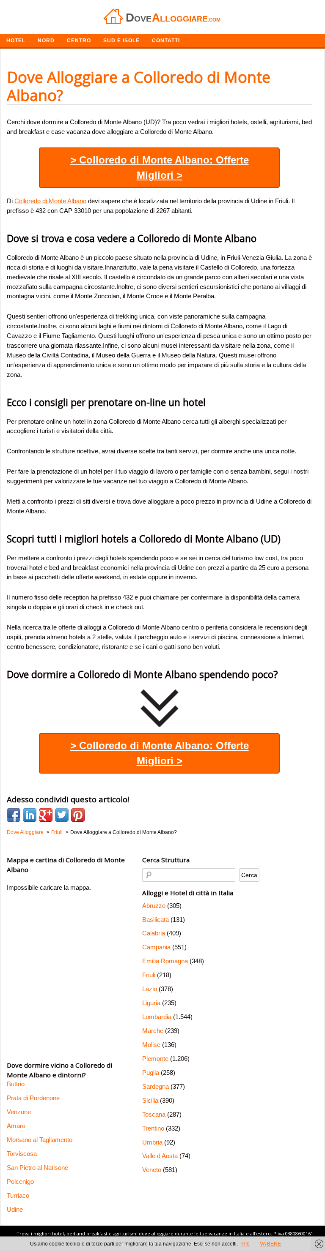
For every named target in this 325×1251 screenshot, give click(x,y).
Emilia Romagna (165, 961)
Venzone (19, 1111)
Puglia (150, 1072)
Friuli (148, 974)
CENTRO (79, 41)
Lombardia (156, 1016)
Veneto (151, 1169)
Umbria (152, 1142)
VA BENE (270, 1244)
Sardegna (155, 1086)
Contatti (166, 41)
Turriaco (18, 1195)
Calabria (153, 933)
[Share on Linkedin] (29, 815)
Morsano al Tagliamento (39, 1139)
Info (245, 1244)
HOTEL (15, 41)
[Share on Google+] (45, 815)
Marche (152, 1030)
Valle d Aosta (160, 1155)
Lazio (149, 988)
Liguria (151, 1002)
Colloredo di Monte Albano (50, 200)
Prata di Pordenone (33, 1097)
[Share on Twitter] (62, 815)
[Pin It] (78, 815)
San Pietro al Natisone (37, 1167)
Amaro (16, 1125)
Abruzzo (153, 905)
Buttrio (16, 1083)
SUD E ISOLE (121, 41)
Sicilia (150, 1100)
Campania (156, 947)
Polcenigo (20, 1181)
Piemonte (155, 1058)
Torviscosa (22, 1153)
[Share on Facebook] (13, 815)
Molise (151, 1044)
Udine (15, 1209)
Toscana (153, 1114)
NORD (46, 41)
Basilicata (155, 919)
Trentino (153, 1128)
